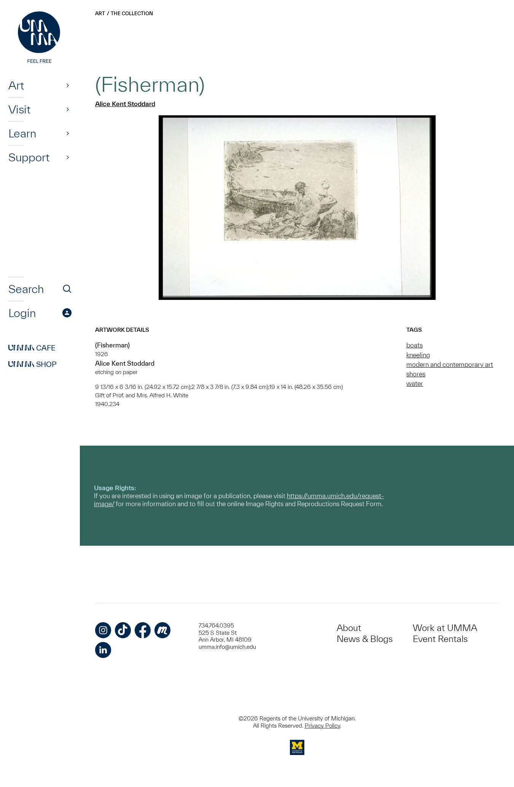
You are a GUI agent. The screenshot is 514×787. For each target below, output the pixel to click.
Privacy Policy (322, 725)
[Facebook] (143, 630)
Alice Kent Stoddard (125, 103)
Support (28, 157)
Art (16, 85)
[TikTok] (123, 630)
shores (415, 374)
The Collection (132, 13)
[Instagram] (103, 630)
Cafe (32, 348)
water (414, 383)
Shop (32, 364)
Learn (22, 133)
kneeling (418, 354)
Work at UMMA (445, 628)
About (349, 628)
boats (414, 345)
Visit (19, 109)
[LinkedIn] (103, 650)
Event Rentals (440, 639)
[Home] (40, 38)
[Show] (68, 85)
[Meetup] (162, 630)
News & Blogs (365, 639)
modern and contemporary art (449, 364)
